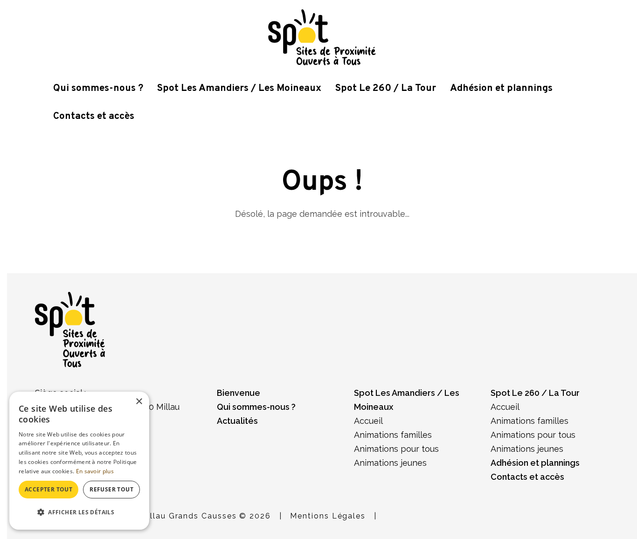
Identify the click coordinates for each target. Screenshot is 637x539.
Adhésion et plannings (501, 88)
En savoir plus (95, 471)
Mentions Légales (328, 515)
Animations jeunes (390, 463)
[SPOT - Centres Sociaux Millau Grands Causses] (322, 36)
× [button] (138, 401)
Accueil (368, 421)
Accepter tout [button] (48, 489)
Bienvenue (238, 393)
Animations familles (393, 435)
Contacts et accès (93, 116)
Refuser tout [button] (111, 489)
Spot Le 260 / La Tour (385, 88)
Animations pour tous (396, 449)
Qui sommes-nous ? (98, 88)
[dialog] (79, 461)
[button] (79, 512)
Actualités (237, 421)
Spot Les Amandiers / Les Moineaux (239, 88)
